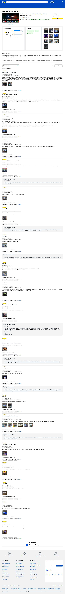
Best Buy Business (33, 569)
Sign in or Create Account (50, 560)
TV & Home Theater (9, 9)
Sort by (53, 65)
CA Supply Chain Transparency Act (57, 589)
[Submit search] (47, 2)
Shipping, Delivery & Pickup (6, 563)
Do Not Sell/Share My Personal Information (32, 589)
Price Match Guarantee (5, 566)
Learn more (50, 570)
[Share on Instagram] (49, 574)
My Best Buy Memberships (20, 574)
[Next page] (38, 545)
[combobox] (58, 65)
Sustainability (32, 579)
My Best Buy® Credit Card (5, 574)
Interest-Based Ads (15, 589)
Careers (31, 576)
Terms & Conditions (7, 589)
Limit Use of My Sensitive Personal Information (42, 589)
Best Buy (3, 9)
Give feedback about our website (15, 585)
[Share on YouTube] (46, 574)
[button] (51, 2)
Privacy (11, 588)
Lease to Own (4, 577)
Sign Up (59, 565)
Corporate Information (33, 574)
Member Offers (18, 577)
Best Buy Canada (60, 585)
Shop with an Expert (19, 563)
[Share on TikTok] (52, 574)
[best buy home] (3, 2)
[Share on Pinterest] (59, 574)
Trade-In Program (4, 569)
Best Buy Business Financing (6, 580)
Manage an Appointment (20, 566)
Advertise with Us (33, 563)
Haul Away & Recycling (19, 569)
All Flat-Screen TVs (18, 9)
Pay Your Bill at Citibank (5, 576)
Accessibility (3, 588)
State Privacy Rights (19, 589)
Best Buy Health (32, 566)
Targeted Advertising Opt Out (51, 589)
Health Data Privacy (24, 589)
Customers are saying (6, 53)
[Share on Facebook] (55, 574)
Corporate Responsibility (34, 577)
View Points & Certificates (20, 576)
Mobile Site (54, 585)
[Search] (18, 65)
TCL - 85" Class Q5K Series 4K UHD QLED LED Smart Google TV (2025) (33, 13)
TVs (13, 9)
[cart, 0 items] (62, 1)
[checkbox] (34, 19)
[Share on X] (62, 574)
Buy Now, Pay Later (4, 579)
